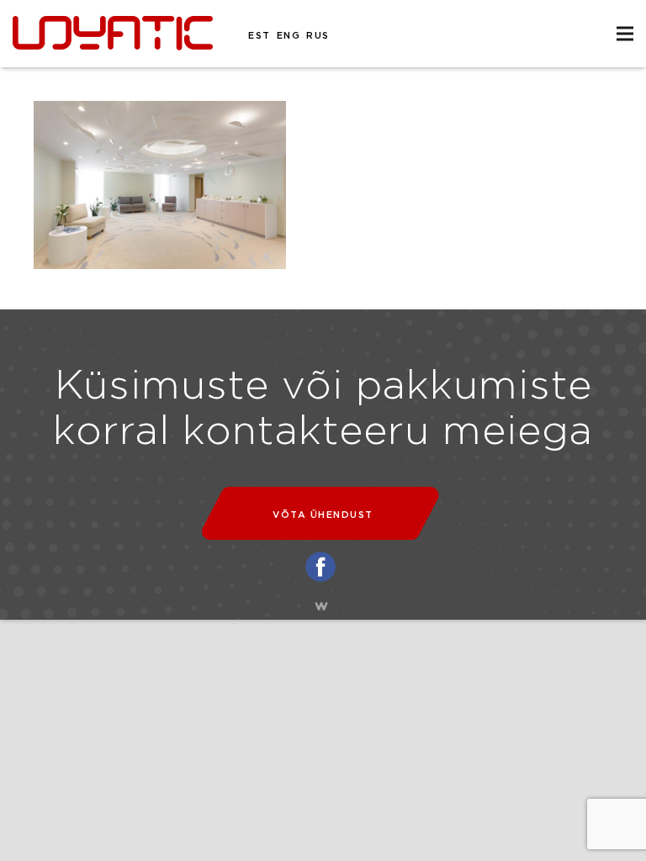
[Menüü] (624, 34)
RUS (318, 35)
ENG (289, 35)
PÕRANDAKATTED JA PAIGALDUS (32, 26)
